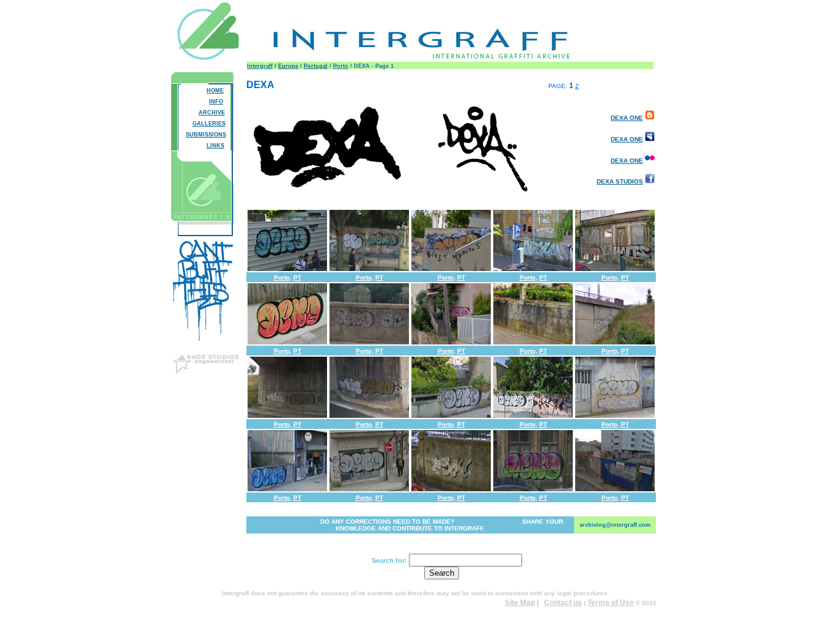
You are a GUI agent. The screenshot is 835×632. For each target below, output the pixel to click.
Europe (288, 66)
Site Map (520, 602)
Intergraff (260, 66)
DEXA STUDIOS (620, 181)
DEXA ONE (627, 117)
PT (297, 277)
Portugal (316, 66)
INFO (216, 102)
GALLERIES (209, 124)
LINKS (215, 146)
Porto (340, 66)
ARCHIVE (212, 113)
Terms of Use (610, 602)
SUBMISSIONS (206, 135)
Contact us (563, 602)
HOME (215, 90)
